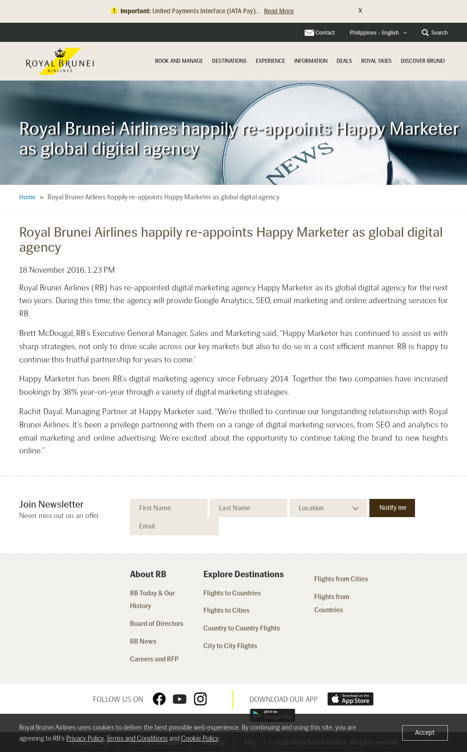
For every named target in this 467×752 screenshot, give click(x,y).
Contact (325, 33)
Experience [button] (270, 61)
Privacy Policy (85, 738)
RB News (143, 641)
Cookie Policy (199, 738)
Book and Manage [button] (179, 61)
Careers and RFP (154, 659)
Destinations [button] (229, 61)
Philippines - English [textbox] (374, 33)
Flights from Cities (341, 579)
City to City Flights (231, 646)
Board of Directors (156, 624)
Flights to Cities (226, 610)
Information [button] (310, 61)
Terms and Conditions (137, 738)
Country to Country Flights (242, 628)
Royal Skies (376, 61)
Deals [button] (344, 61)
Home (27, 197)
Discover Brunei (423, 61)
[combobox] (378, 33)
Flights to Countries (232, 593)
